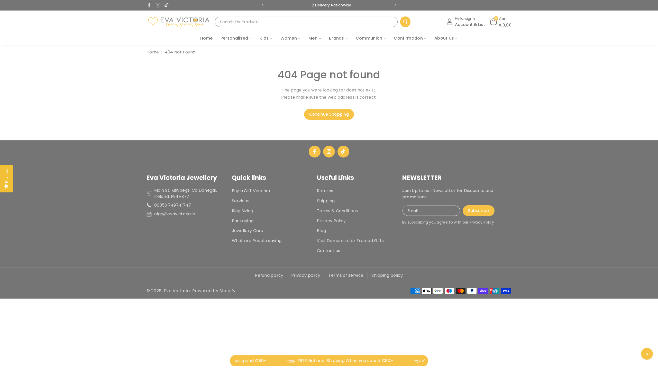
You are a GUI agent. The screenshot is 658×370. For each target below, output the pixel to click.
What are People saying (257, 241)
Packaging (243, 221)
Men (312, 38)
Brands (336, 38)
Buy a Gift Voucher (251, 191)
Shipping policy (387, 275)
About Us (444, 38)
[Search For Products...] (405, 21)
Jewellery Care (247, 231)
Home (153, 52)
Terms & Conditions (337, 211)
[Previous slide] (262, 5)
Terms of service (345, 275)
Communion (369, 38)
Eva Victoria (177, 291)
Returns (325, 191)
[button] (501, 21)
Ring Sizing (242, 211)
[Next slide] (395, 5)
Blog (321, 231)
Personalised (234, 38)
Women (288, 38)
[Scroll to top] (647, 354)
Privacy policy (305, 275)
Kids (264, 38)
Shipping (326, 201)
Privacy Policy (331, 221)
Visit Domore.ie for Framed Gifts (350, 241)
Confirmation (408, 38)
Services (240, 201)
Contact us (328, 251)
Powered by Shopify (214, 291)
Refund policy (269, 275)
